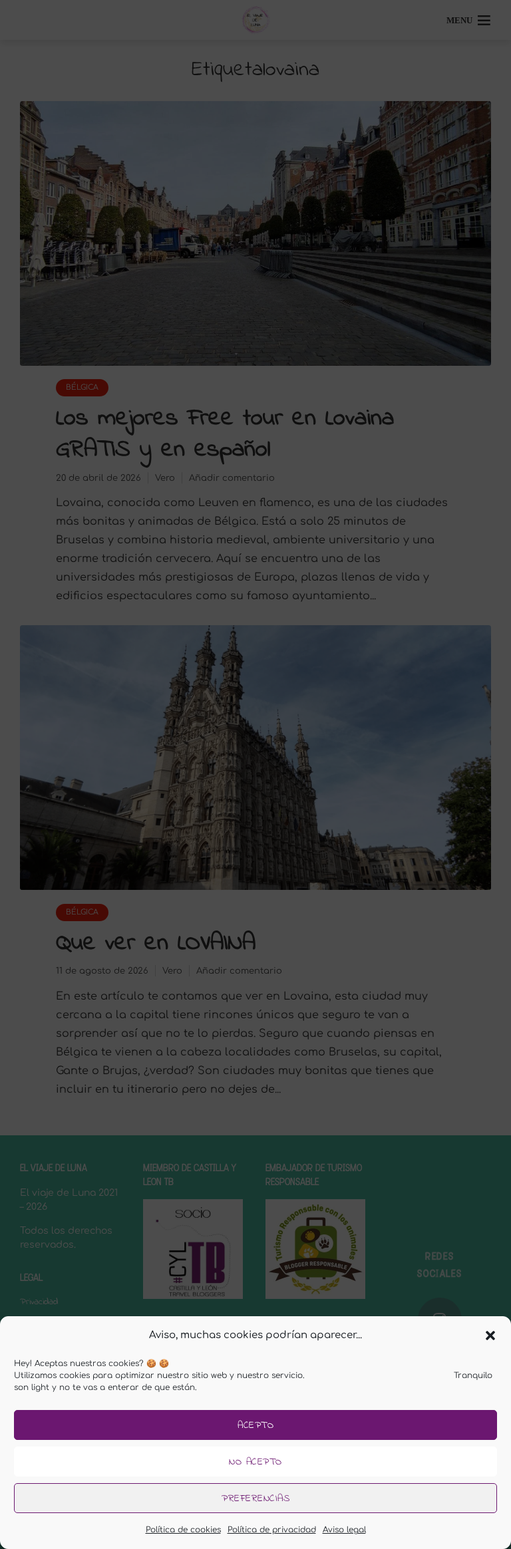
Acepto (255, 1425)
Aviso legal (344, 1529)
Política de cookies (183, 1529)
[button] (490, 1335)
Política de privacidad (272, 1529)
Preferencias (255, 1498)
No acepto (255, 1462)
